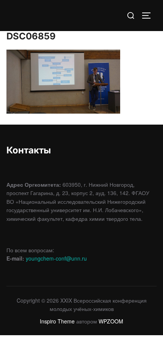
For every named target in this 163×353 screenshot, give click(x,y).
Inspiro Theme (57, 321)
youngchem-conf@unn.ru (56, 258)
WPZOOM (111, 321)
